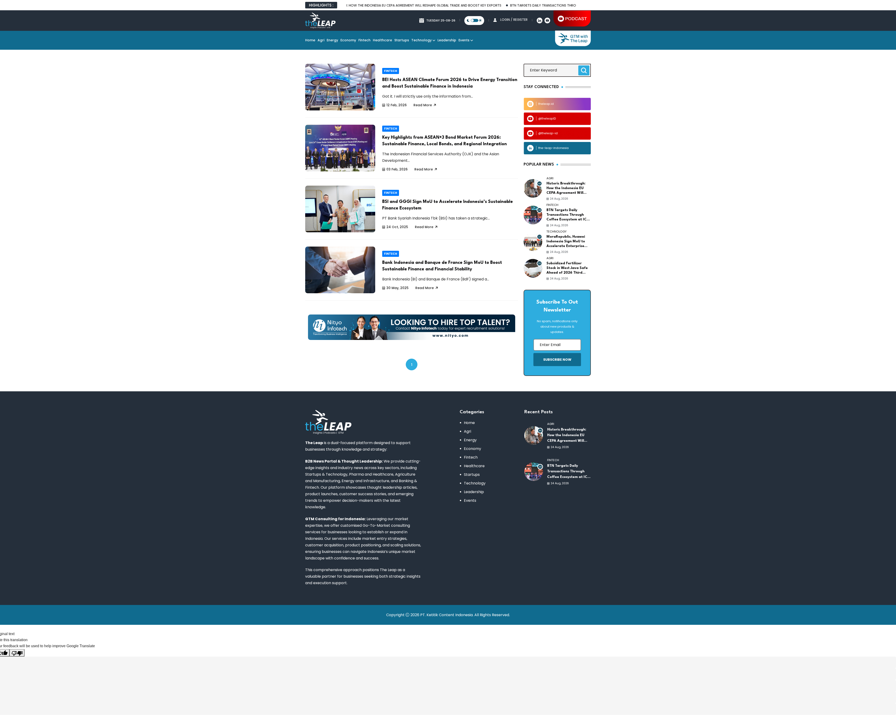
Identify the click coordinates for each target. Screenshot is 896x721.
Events (463, 40)
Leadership (447, 40)
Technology (421, 40)
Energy (332, 40)
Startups (401, 40)
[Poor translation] (17, 653)
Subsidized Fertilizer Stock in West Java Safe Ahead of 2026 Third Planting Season (567, 268)
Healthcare (382, 40)
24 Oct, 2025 (397, 227)
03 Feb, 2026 (397, 169)
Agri (321, 40)
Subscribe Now (557, 359)
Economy (348, 40)
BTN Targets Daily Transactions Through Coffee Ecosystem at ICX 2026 (539, 5)
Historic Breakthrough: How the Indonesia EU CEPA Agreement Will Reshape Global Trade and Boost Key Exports (370, 5)
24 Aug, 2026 (559, 199)
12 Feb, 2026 (396, 105)
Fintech (364, 40)
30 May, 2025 (397, 288)
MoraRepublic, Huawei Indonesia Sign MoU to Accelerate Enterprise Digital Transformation (566, 242)
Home (310, 40)
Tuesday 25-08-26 (440, 20)
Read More (422, 105)
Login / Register (514, 19)
